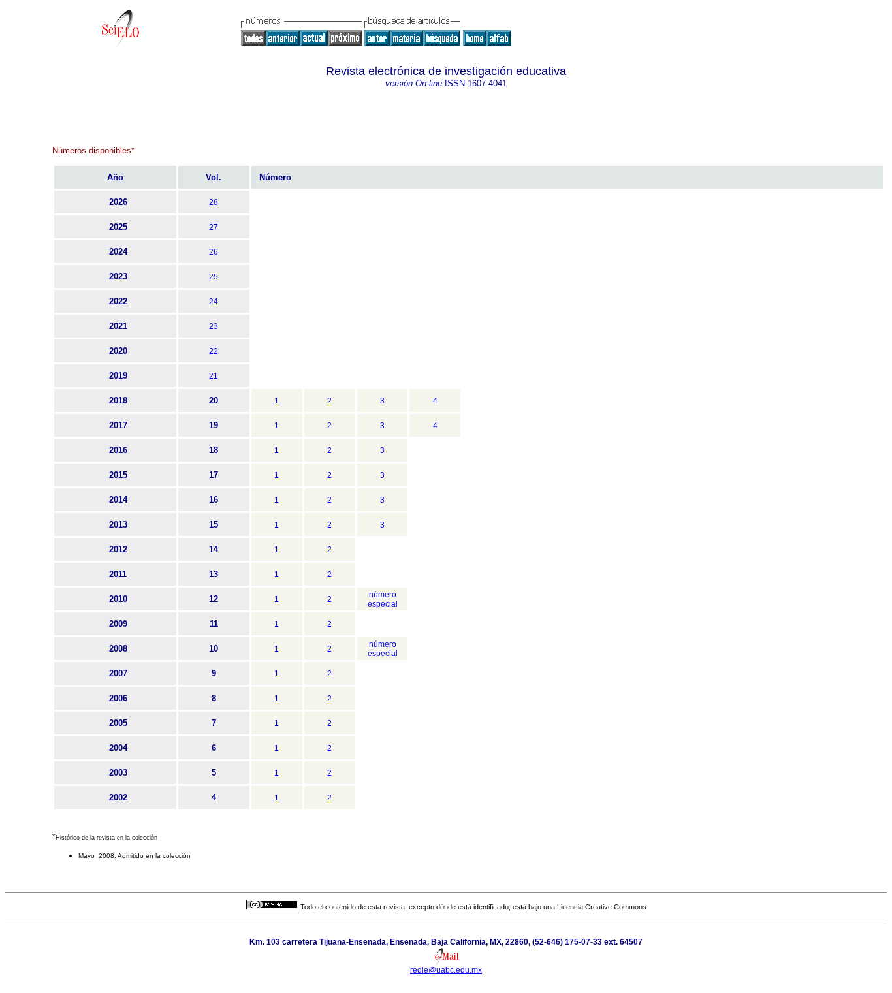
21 (213, 376)
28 (213, 202)
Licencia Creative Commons (601, 907)
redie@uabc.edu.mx (446, 970)
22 (213, 351)
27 (213, 227)
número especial (383, 599)
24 (213, 301)
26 (213, 252)
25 (213, 276)
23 (213, 326)
